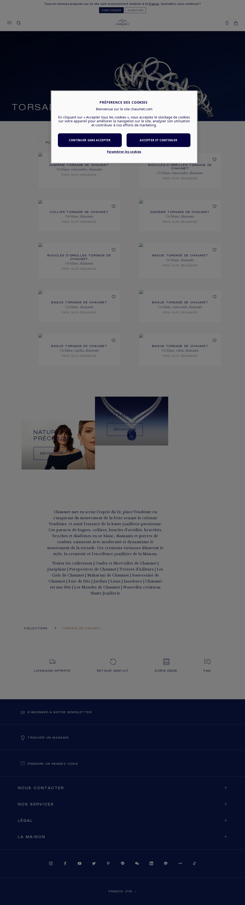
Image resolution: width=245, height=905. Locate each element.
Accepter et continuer (158, 140)
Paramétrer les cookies (124, 151)
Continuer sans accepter (90, 140)
